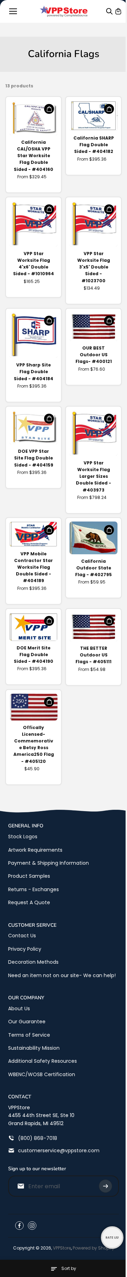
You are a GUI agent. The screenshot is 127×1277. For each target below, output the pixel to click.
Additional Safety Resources (42, 1061)
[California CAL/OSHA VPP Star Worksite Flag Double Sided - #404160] (34, 117)
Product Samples (29, 876)
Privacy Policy (24, 948)
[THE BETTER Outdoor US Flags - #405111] (93, 626)
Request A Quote (29, 902)
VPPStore (62, 1248)
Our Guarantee (27, 1021)
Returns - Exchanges (33, 889)
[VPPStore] (63, 11)
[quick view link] (49, 109)
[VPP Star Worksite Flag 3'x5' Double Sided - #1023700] (93, 224)
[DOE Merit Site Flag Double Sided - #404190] (34, 626)
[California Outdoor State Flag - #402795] (93, 538)
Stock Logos (22, 836)
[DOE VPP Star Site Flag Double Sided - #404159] (34, 427)
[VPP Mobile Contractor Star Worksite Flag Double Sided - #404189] (34, 534)
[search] (109, 11)
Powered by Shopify (93, 1248)
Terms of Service (29, 1034)
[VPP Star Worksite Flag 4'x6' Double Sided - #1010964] (34, 224)
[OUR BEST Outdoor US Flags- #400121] (93, 326)
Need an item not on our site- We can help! (62, 975)
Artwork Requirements (35, 849)
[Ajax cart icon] (118, 11)
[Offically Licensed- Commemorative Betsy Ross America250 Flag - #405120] (34, 707)
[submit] (105, 1186)
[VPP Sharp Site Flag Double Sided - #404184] (34, 335)
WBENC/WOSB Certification (41, 1074)
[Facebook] (19, 1225)
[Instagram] (32, 1225)
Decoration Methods (33, 962)
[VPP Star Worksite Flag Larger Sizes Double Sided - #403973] (93, 433)
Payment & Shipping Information (48, 862)
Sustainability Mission (34, 1047)
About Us (19, 1008)
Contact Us (22, 935)
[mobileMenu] (13, 11)
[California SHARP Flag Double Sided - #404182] (93, 115)
